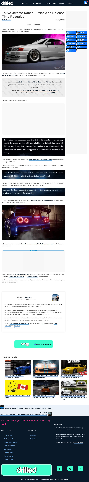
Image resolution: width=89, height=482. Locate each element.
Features (24, 3)
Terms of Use (64, 479)
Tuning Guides (50, 3)
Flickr (55, 323)
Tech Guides (36, 3)
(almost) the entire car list (22, 274)
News (14, 8)
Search (70, 3)
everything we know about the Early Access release (37, 244)
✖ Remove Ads (34, 250)
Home (3, 8)
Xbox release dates (32, 276)
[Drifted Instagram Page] (70, 469)
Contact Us (33, 439)
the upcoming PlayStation (16, 276)
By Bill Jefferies (6, 20)
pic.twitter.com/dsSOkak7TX (49, 90)
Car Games (7, 449)
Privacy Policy (45, 479)
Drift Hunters (8, 435)
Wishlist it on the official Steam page (42, 200)
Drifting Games (8, 452)
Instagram (17, 325)
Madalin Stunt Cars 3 (10, 442)
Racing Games (8, 456)
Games (61, 3)
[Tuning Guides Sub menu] (56, 3)
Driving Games (8, 459)
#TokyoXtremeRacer (35, 82)
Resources (33, 435)
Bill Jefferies (27, 297)
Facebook (8, 325)
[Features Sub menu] (29, 3)
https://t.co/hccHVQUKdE (29, 90)
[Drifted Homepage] (26, 470)
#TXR (20, 82)
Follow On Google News (43, 344)
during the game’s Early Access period (40, 159)
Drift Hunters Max (9, 445)
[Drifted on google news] (25, 344)
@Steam (48, 82)
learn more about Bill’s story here (19, 323)
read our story (78, 442)
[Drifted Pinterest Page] (80, 469)
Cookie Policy (54, 479)
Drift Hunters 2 (8, 439)
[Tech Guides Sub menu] (42, 3)
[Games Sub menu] (65, 3)
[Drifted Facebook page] (59, 469)
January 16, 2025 (49, 93)
